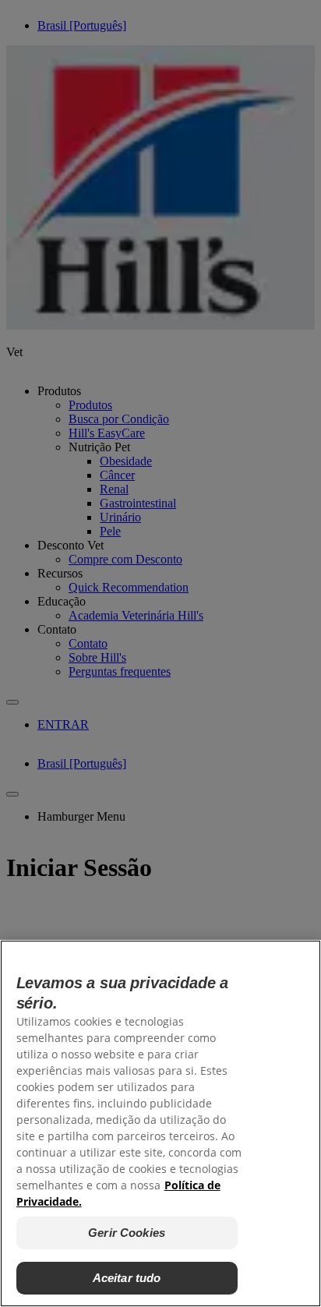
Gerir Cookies (126, 1232)
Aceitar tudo (127, 1277)
